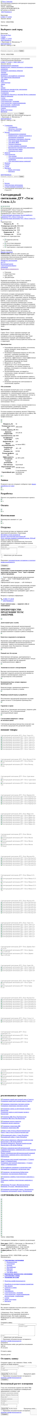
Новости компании (7, 96)
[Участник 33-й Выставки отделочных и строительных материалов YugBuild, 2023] (1, 1201)
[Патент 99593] (1, 1228)
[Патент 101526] (1, 1220)
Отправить (5, 565)
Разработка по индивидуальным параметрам (19, 1284)
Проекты (7, 163)
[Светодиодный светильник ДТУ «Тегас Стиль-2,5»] (18, 217)
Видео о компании (30, 94)
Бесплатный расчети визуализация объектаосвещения (8, 265)
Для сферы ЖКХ (13, 142)
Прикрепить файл (29, 1374)
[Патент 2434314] (1, 1216)
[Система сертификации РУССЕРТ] (1, 1212)
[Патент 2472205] (1, 1233)
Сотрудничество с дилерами (10, 101)
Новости (7, 152)
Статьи (3, 98)
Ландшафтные (11, 1267)
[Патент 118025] (1, 1224)
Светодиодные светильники (14, 185)
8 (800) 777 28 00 (6, 17)
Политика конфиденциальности (15, 1281)
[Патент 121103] (1, 1226)
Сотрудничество (10, 154)
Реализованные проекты (9, 106)
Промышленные (11, 1262)
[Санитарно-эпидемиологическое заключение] (1, 1207)
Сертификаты (5, 94)
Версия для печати (7, 252)
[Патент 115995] (1, 1218)
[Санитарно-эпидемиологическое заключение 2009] (1, 1214)
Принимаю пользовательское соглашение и (16, 1340)
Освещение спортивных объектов (19, 139)
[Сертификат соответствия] (1, 1209)
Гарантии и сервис (7, 99)
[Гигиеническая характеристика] (1, 1205)
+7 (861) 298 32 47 (18, 62)
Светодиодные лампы (15, 149)
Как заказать (9, 1286)
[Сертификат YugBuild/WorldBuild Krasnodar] (1, 1210)
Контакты (4, 111)
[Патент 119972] (1, 1229)
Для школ (9, 1270)
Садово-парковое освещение (17, 146)
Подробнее (7, 756)
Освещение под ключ (15, 151)
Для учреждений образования (18, 141)
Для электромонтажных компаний (19, 161)
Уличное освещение (14, 144)
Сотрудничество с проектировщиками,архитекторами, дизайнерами (13, 104)
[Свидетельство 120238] (1, 1235)
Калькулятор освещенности (10, 269)
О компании (5, 93)
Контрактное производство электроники (21, 147)
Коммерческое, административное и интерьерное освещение (20, 136)
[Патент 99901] (1, 1222)
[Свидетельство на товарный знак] (1, 1199)
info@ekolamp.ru (6, 12)
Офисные (9, 1269)
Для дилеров (12, 156)
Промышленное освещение (17, 134)
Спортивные (10, 1263)
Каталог (7, 132)
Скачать (3, 108)
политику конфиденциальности (11, 1341)
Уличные (9, 1265)
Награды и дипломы (16, 94)
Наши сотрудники (7, 110)
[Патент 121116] (1, 1231)
